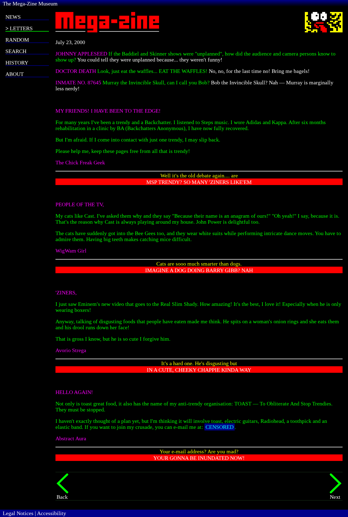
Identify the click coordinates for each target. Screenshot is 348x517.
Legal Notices (18, 513)
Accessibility (51, 513)
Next (335, 497)
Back (62, 497)
